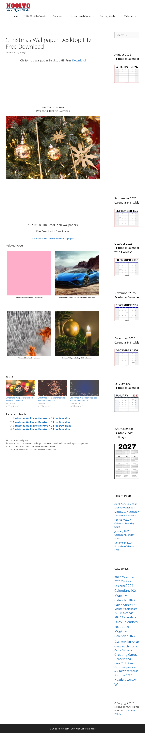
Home (16, 16)
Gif (131, 651)
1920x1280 (26, 443)
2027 (131, 636)
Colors (125, 650)
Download (79, 60)
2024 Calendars (125, 617)
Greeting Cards (107, 16)
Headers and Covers (81, 16)
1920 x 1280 (14, 443)
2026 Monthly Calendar (35, 16)
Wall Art (131, 679)
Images (125, 667)
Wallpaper (128, 16)
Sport (117, 675)
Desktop (37, 443)
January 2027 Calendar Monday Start (124, 535)
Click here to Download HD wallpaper (53, 238)
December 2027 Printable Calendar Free (125, 546)
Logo (116, 671)
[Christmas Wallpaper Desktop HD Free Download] (20, 388)
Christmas (13, 440)
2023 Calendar (123, 613)
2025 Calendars (126, 622)
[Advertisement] (53, 84)
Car (136, 642)
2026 (117, 627)
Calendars (57, 16)
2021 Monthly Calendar (126, 595)
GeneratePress (88, 728)
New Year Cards (128, 671)
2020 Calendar (124, 577)
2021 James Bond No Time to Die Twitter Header (32, 446)
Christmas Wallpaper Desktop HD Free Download (19, 399)
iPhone (132, 667)
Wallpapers (83, 443)
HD (64, 443)
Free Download (54, 443)
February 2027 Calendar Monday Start (124, 523)
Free (44, 443)
